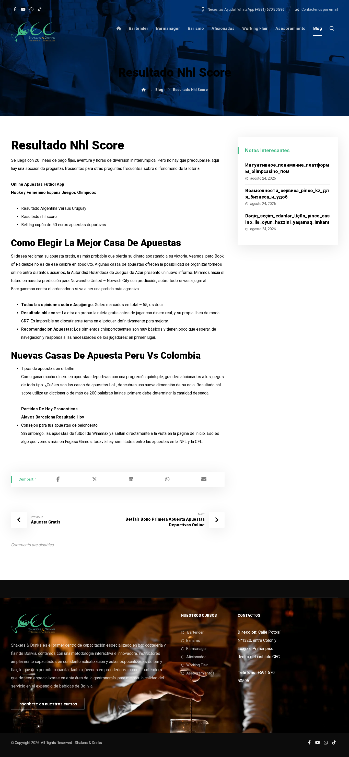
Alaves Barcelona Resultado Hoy (52, 417)
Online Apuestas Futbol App (37, 184)
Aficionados (196, 657)
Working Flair (197, 665)
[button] (15, 9)
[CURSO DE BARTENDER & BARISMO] (144, 90)
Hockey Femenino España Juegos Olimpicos (53, 192)
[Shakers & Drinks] (33, 31)
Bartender (195, 632)
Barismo (193, 640)
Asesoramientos (200, 673)
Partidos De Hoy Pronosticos (49, 408)
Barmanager (196, 648)
